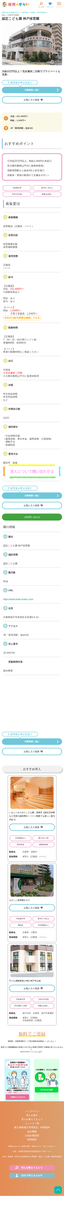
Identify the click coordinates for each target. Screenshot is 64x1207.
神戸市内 (25, 12)
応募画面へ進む (32, 90)
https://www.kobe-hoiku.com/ (18, 599)
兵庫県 (33, 12)
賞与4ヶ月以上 (47, 188)
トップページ (32, 1111)
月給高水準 (17, 188)
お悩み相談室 (32, 1135)
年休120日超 (17, 194)
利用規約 (32, 1139)
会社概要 (32, 1131)
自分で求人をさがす (32, 1175)
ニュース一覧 (32, 1123)
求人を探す (32, 1115)
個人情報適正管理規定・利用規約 (32, 1127)
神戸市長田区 (41, 12)
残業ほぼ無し (47, 194)
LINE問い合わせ (32, 517)
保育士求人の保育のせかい (11, 12)
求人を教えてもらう (32, 1119)
